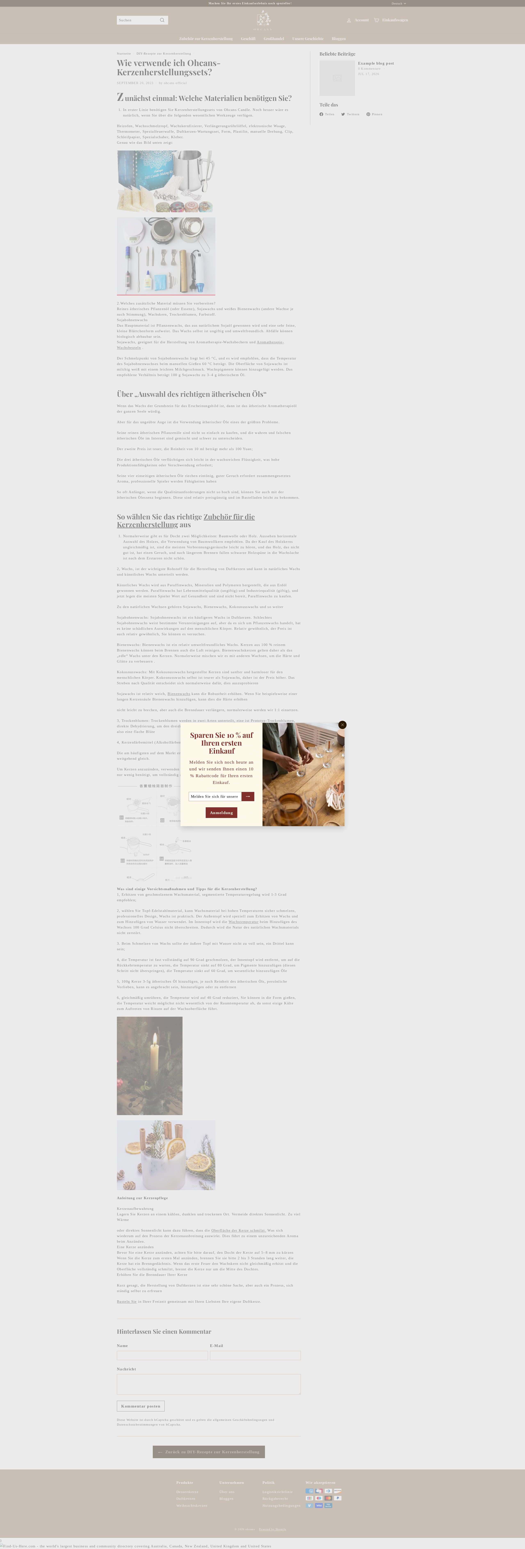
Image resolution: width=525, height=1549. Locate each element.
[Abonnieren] (248, 796)
